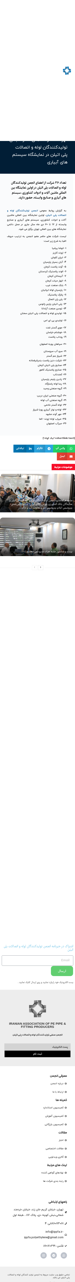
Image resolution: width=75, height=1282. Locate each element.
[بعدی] (40, 567)
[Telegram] (54, 1255)
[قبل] (34, 567)
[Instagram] (43, 1255)
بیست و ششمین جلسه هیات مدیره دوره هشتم (49, 552)
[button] (7, 70)
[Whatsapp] (64, 1255)
